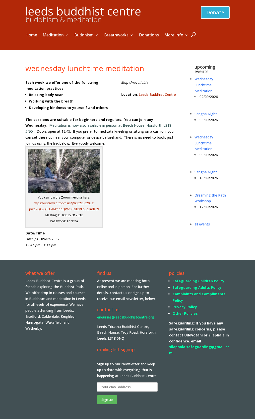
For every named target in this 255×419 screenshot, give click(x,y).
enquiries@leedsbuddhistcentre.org (125, 317)
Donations (149, 35)
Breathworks (116, 35)
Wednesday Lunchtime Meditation (203, 85)
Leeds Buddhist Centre (157, 94)
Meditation (53, 35)
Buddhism (84, 35)
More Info (173, 35)
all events (202, 224)
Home (31, 35)
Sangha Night (205, 113)
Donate (215, 12)
